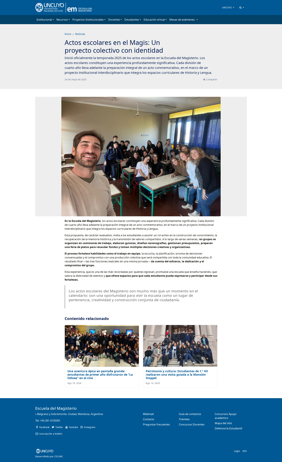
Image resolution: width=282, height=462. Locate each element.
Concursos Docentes (191, 424)
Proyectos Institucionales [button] (88, 19)
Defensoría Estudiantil (228, 428)
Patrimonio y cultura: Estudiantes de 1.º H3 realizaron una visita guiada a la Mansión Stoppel (177, 374)
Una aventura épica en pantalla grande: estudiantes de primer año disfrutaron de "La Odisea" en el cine (100, 374)
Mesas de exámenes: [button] (182, 19)
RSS (245, 451)
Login (237, 451)
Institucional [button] (44, 19)
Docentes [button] (114, 19)
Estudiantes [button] (132, 19)
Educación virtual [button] (154, 19)
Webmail (148, 414)
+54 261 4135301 (50, 420)
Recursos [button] (62, 19)
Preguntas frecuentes (156, 424)
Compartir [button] (211, 79)
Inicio (68, 34)
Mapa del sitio (223, 423)
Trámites (184, 419)
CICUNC (58, 456)
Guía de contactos (190, 414)
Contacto (148, 419)
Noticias (80, 34)
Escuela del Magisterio (56, 408)
